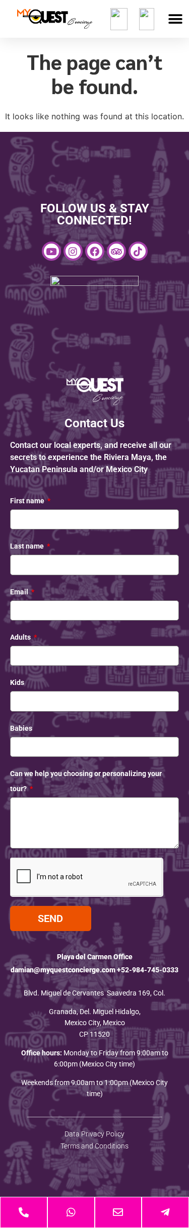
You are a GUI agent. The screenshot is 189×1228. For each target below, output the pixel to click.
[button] (175, 19)
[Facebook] (94, 251)
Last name (27, 546)
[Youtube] (51, 251)
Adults (21, 637)
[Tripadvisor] (116, 251)
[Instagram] (73, 251)
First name (28, 501)
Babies (21, 728)
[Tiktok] (138, 251)
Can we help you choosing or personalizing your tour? (86, 781)
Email (20, 592)
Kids (17, 682)
